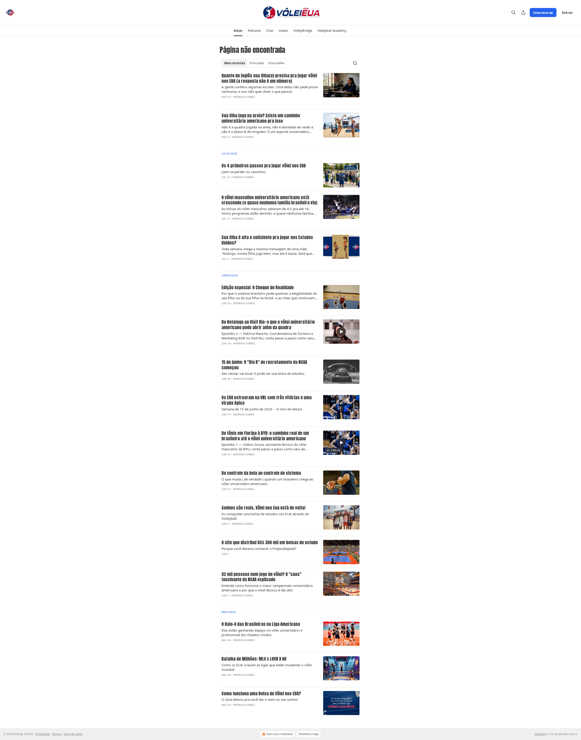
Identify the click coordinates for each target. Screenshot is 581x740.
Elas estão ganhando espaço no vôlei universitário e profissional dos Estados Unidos (262, 632)
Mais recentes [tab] (234, 63)
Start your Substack (279, 734)
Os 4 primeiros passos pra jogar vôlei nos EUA (264, 166)
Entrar (567, 12)
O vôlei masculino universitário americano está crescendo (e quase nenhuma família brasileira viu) (269, 200)
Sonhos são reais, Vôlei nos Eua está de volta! (263, 508)
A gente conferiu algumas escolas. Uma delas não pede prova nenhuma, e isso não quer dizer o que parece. (270, 89)
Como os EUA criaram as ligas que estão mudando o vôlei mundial (267, 667)
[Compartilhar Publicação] (523, 12)
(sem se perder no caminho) (244, 171)
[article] (290, 89)
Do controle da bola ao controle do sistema (261, 473)
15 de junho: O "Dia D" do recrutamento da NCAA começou (264, 365)
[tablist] (254, 63)
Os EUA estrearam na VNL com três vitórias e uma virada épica (267, 400)
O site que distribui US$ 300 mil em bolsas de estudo (270, 542)
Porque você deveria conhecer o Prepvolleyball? (259, 548)
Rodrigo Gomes (244, 96)
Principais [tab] (256, 63)
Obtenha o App (308, 734)
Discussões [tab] (276, 63)
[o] (341, 331)
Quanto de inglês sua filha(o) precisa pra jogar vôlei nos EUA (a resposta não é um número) (269, 78)
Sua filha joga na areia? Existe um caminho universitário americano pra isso (261, 118)
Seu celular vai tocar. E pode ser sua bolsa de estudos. (263, 373)
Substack (540, 734)
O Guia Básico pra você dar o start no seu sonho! (260, 699)
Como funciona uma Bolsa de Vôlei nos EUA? (261, 693)
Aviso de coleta (73, 734)
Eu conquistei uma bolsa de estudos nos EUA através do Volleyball (265, 516)
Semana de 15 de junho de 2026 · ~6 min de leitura (262, 409)
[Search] (513, 12)
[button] (238, 30)
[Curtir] (224, 349)
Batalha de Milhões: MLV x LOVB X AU (254, 659)
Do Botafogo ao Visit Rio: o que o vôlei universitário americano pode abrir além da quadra (268, 324)
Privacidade (42, 734)
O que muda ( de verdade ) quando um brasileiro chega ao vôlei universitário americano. (267, 481)
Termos (57, 734)
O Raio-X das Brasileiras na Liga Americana (261, 624)
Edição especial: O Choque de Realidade (258, 287)
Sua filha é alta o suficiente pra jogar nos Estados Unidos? (267, 240)
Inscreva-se (543, 12)
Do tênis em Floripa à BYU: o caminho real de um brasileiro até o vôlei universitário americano (265, 436)
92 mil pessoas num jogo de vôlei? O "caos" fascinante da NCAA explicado (261, 577)
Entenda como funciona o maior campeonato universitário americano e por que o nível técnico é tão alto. (267, 587)
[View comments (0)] (255, 102)
